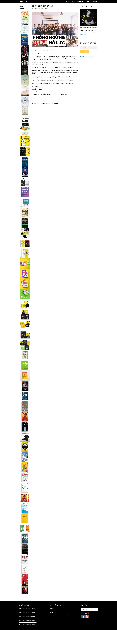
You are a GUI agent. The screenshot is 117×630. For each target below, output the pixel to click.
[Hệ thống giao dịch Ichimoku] (25, 538)
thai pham (45, 8)
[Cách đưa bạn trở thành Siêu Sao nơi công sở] (25, 50)
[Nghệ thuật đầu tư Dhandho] (25, 549)
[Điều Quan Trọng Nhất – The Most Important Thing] (25, 487)
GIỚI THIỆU (80, 1)
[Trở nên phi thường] (25, 80)
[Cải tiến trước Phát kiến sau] (25, 202)
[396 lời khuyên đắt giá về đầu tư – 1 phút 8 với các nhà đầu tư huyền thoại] (25, 274)
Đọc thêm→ (83, 34)
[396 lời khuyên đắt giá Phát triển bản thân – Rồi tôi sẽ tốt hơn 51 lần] (25, 294)
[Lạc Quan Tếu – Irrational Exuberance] (25, 406)
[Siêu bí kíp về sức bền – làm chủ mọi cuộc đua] (25, 70)
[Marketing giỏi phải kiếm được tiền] (25, 569)
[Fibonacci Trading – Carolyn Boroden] (25, 396)
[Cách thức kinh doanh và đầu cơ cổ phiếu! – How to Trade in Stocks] (25, 213)
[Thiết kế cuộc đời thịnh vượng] (25, 386)
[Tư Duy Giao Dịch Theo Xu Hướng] (25, 26)
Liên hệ (94, 1)
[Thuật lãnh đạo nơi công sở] (25, 60)
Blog (68, 1)
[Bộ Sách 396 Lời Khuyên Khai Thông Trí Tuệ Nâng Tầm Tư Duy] (25, 263)
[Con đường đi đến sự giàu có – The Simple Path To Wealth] (25, 131)
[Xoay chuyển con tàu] (25, 39)
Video (88, 1)
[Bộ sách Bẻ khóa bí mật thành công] (25, 345)
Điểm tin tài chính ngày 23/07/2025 (27, 624)
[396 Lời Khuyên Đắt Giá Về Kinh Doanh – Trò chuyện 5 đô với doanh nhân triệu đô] (25, 284)
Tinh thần (59, 103)
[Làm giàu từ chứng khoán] (25, 528)
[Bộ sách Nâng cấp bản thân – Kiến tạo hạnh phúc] (25, 243)
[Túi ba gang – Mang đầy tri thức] (25, 182)
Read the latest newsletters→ (87, 57)
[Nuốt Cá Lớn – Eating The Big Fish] (25, 447)
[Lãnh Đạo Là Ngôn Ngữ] (25, 32)
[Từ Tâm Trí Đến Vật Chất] (25, 90)
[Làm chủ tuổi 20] (25, 426)
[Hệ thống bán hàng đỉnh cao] (25, 508)
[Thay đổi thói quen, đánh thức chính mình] (25, 101)
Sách (73, 1)
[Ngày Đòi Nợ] (25, 589)
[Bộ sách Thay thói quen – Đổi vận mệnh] (25, 325)
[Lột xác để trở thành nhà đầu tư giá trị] (25, 559)
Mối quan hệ (53, 103)
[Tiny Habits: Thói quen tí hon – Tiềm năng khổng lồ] (25, 253)
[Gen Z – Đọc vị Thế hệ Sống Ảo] (25, 467)
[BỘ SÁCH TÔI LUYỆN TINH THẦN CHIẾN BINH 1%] (25, 233)
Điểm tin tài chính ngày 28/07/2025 (27, 612)
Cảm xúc (39, 103)
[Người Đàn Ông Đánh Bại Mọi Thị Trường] (25, 579)
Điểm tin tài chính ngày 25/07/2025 (27, 616)
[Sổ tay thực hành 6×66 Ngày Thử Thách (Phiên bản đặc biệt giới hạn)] (25, 416)
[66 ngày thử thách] (25, 518)
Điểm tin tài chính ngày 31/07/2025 (27, 608)
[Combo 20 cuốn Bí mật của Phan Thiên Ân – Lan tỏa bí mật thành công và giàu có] (25, 304)
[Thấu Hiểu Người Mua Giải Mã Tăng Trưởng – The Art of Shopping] (25, 457)
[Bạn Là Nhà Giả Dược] (25, 111)
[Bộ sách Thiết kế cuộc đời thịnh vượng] (25, 314)
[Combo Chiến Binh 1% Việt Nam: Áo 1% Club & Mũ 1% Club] (25, 437)
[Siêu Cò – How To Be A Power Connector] (25, 365)
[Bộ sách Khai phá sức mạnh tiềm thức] (25, 335)
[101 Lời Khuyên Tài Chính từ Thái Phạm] (25, 172)
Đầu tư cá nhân (46, 103)
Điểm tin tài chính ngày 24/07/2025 (27, 620)
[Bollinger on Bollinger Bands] (25, 121)
